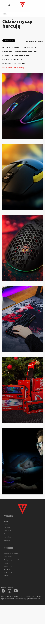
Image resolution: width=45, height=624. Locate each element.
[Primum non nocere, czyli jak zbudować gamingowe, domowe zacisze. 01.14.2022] (22, 461)
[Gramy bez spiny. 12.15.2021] (22, 319)
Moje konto (8, 572)
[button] (7, 4)
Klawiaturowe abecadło (15, 55)
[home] (22, 4)
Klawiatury (8, 521)
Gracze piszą (29, 47)
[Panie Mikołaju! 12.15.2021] (22, 390)
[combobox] (15, 14)
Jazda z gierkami (10, 47)
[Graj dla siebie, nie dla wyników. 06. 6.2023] (22, 106)
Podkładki (7, 531)
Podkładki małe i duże (13, 64)
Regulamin (8, 557)
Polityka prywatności (11, 560)
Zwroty (6, 575)
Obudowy (7, 527)
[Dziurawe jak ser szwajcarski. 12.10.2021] (22, 248)
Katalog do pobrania (11, 553)
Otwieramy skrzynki (25, 51)
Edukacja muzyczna (12, 59)
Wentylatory (8, 537)
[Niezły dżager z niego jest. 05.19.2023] (22, 177)
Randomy (7, 51)
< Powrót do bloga (34, 41)
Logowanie (8, 566)
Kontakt (6, 563)
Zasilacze (7, 540)
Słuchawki (7, 534)
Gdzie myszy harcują (13, 68)
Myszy (6, 524)
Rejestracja (7, 569)
